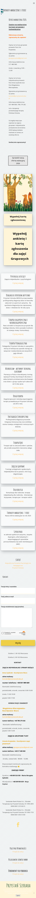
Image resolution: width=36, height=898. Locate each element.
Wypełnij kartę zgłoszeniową (18, 218)
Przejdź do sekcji (18, 852)
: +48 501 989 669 (23, 683)
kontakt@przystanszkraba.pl (12, 679)
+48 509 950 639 (18, 782)
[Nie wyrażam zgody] (34, 893)
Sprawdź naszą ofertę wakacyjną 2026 (18, 160)
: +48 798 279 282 (19, 721)
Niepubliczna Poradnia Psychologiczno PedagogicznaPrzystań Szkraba (18, 565)
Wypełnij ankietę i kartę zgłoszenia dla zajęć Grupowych (20, 246)
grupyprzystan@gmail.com (18, 58)
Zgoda (18, 895)
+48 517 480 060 (19, 751)
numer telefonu (9, 683)
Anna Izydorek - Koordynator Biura (15, 673)
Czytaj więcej (18, 283)
